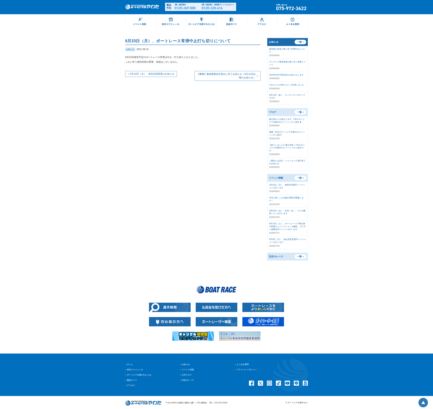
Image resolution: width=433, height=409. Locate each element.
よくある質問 (242, 364)
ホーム (130, 364)
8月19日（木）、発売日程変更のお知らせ (152, 74)
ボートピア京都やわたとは (139, 375)
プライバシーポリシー (246, 369)
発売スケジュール (135, 369)
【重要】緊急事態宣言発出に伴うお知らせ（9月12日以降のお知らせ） (226, 76)
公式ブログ (187, 375)
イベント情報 (188, 369)
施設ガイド (132, 380)
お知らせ (130, 49)
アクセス (131, 385)
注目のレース (188, 380)
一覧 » (300, 112)
